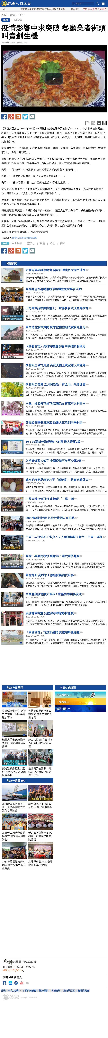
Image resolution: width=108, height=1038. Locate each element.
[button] (54, 79)
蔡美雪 (31, 243)
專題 (5, 20)
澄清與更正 (69, 990)
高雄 (62, 243)
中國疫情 (17, 20)
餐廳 (42, 243)
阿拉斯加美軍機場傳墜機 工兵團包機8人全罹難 (26, 9)
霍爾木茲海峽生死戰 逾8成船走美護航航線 (74, 9)
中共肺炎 (17, 243)
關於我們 (43, 990)
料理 (52, 243)
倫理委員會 (83, 990)
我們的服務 (30, 990)
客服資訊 (55, 990)
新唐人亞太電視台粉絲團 (24, 238)
